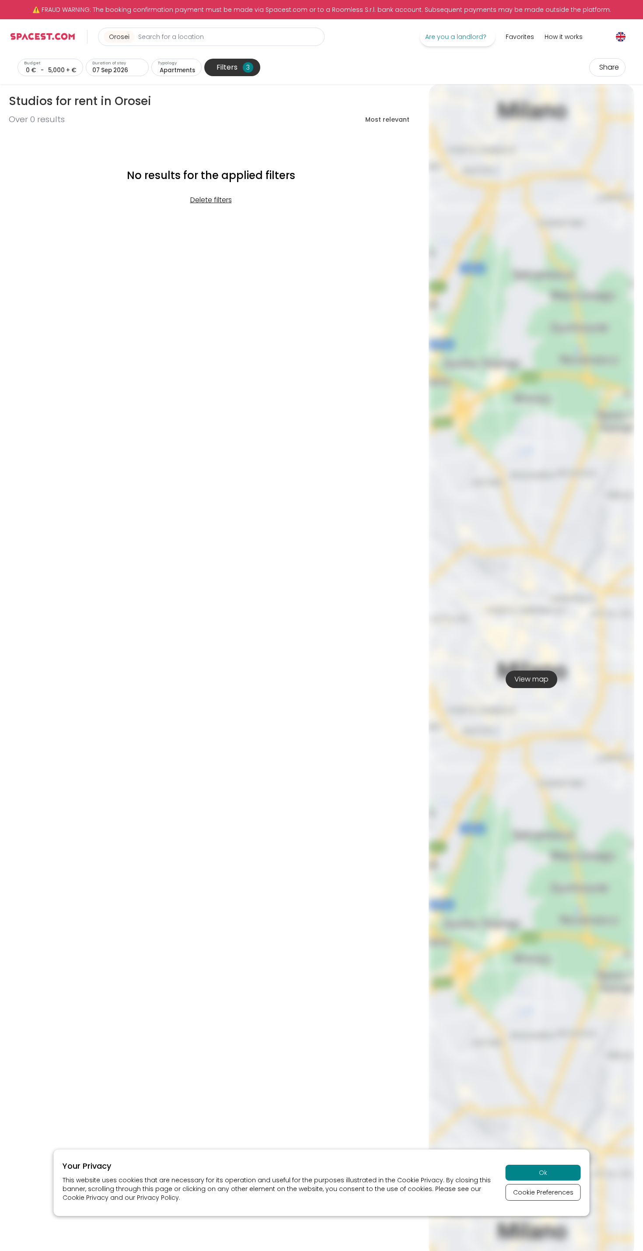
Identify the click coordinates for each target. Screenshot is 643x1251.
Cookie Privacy (420, 1180)
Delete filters (211, 200)
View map (531, 679)
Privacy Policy (158, 1197)
